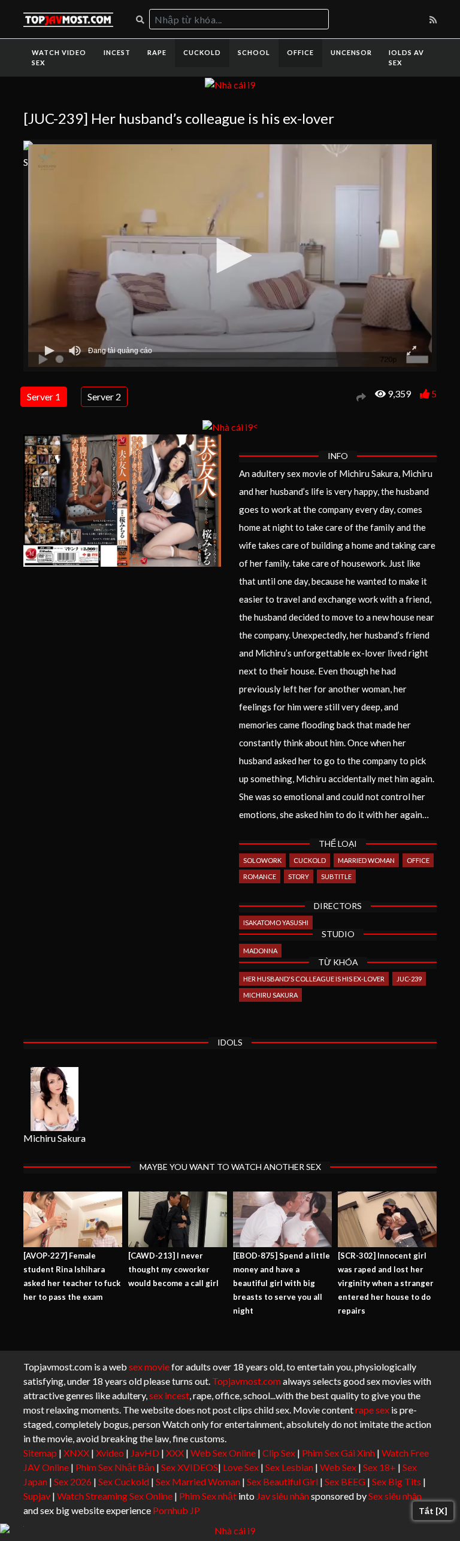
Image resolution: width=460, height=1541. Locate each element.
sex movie (149, 1366)
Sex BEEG (345, 1481)
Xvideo (110, 1452)
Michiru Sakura (270, 995)
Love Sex (241, 1467)
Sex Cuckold (123, 1481)
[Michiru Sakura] (54, 1099)
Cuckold (202, 52)
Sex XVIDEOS (189, 1467)
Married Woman (366, 860)
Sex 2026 (73, 1481)
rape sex (372, 1409)
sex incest (169, 1395)
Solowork (262, 860)
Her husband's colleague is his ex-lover (314, 979)
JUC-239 (409, 979)
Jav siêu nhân (282, 1496)
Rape (157, 52)
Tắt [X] (433, 1511)
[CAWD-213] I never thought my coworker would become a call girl (173, 1269)
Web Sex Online (223, 1452)
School (254, 52)
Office (300, 52)
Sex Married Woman (198, 1481)
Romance (259, 876)
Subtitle (336, 876)
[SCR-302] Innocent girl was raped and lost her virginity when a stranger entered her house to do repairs (386, 1283)
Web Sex (338, 1467)
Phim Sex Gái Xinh (338, 1452)
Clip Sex (278, 1452)
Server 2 (104, 396)
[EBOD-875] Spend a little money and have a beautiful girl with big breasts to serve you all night (281, 1283)
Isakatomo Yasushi (275, 922)
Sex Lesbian (289, 1467)
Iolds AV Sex (406, 57)
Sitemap (40, 1452)
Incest (117, 52)
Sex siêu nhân (395, 1496)
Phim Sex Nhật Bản (115, 1467)
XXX (175, 1452)
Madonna (260, 951)
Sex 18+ (379, 1467)
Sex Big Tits (396, 1481)
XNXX (76, 1452)
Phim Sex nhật (208, 1496)
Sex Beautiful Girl (282, 1481)
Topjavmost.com (246, 1381)
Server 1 (43, 396)
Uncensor (351, 52)
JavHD (145, 1452)
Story (298, 876)
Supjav (36, 1496)
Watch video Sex (59, 57)
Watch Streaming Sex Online (114, 1496)
